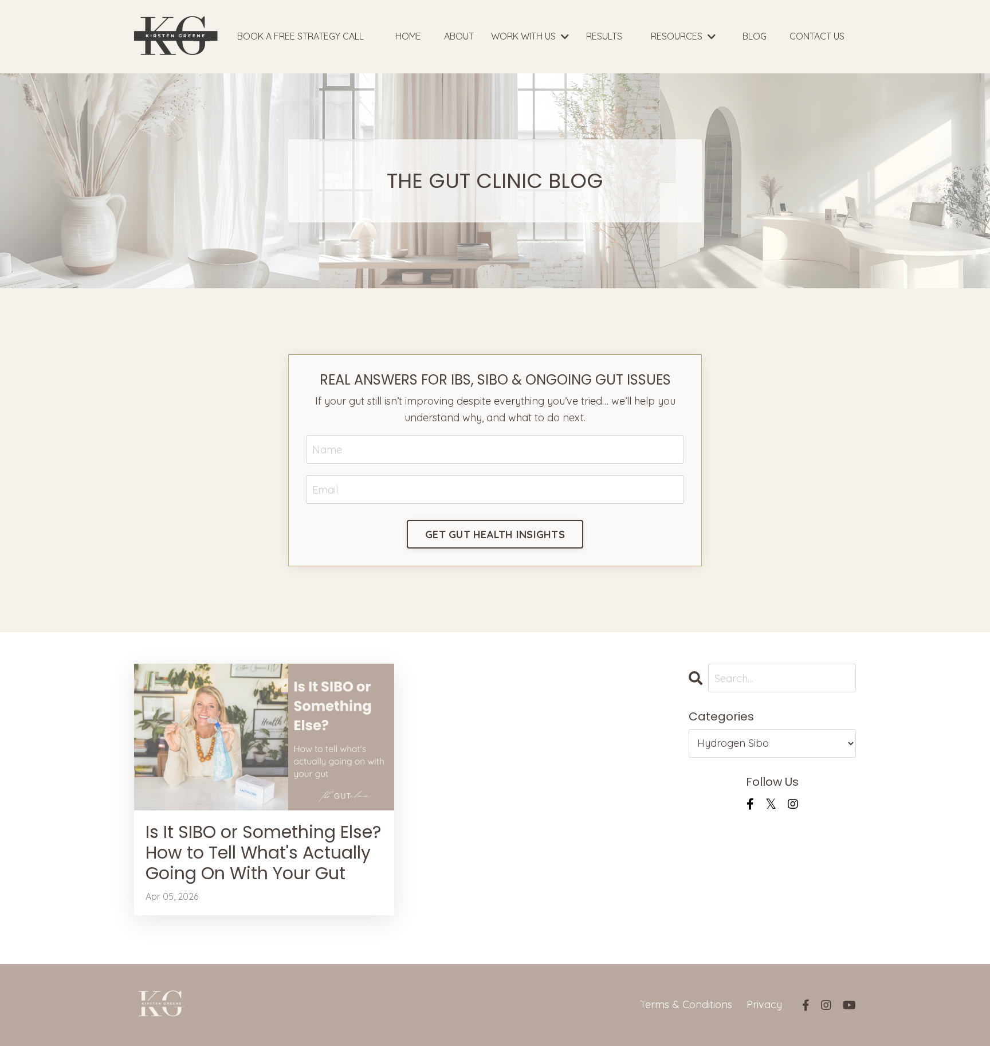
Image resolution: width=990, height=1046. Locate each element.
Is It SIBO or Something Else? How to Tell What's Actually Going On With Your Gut (263, 853)
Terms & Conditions (686, 1004)
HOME (408, 36)
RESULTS (604, 36)
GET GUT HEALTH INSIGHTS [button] (495, 534)
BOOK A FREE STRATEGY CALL (300, 36)
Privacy (764, 1004)
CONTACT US (816, 36)
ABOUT (459, 36)
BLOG (754, 36)
